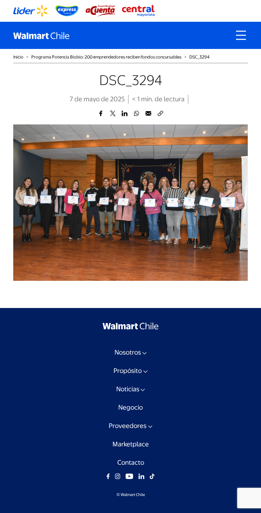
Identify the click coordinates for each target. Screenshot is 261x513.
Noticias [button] (127, 389)
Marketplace (130, 444)
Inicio (18, 56)
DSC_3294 (199, 56)
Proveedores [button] (127, 426)
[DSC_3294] (101, 113)
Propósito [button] (128, 371)
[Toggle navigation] (241, 35)
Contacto (130, 462)
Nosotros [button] (128, 352)
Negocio (130, 407)
